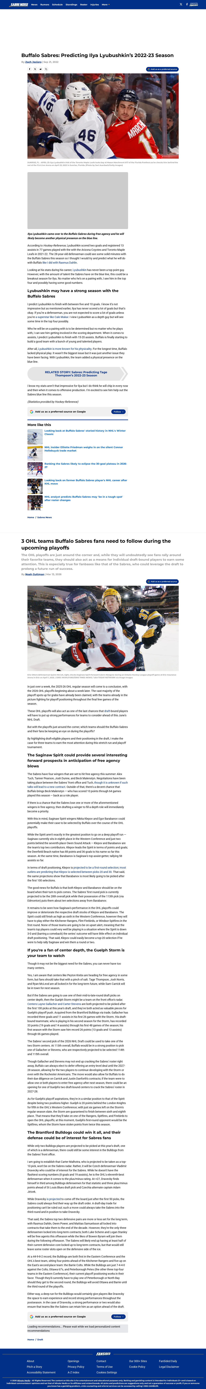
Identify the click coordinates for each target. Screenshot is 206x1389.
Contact (101, 1361)
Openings (73, 1361)
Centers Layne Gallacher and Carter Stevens (54, 1004)
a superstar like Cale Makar (52, 317)
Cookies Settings (107, 1372)
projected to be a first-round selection (95, 867)
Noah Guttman (34, 574)
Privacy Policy (76, 1366)
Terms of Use (105, 1366)
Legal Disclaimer (169, 1366)
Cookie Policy (137, 1366)
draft (107, 711)
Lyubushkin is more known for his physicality (64, 348)
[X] (181, 4)
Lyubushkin (79, 270)
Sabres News (44, 517)
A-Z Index (73, 1372)
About (30, 1361)
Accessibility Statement (41, 1372)
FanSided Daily (168, 1361)
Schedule (57, 4)
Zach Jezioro (33, 62)
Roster (83, 4)
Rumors (44, 4)
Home (30, 517)
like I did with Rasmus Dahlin (60, 262)
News (34, 4)
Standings (71, 4)
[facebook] (187, 4)
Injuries (94, 4)
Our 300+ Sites (138, 1361)
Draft (40, 1339)
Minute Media (23, 1380)
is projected (54, 1199)
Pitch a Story (34, 1366)
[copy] (46, 69)
